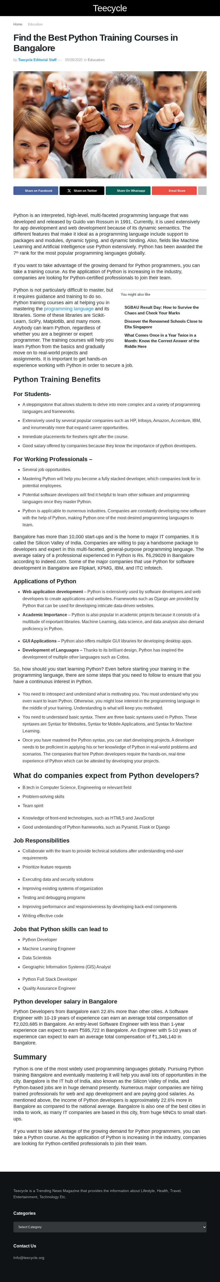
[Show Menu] (15, 8)
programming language (69, 308)
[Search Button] (204, 8)
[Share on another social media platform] (202, 190)
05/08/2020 (73, 60)
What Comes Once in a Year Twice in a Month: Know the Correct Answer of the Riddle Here (161, 341)
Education (35, 24)
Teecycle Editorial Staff (37, 60)
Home (17, 24)
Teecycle (110, 8)
